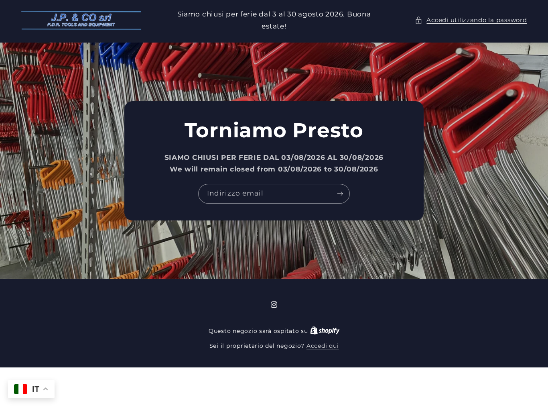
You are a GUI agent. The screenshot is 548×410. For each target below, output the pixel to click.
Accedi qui (322, 346)
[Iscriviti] (340, 194)
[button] (471, 20)
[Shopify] (325, 331)
